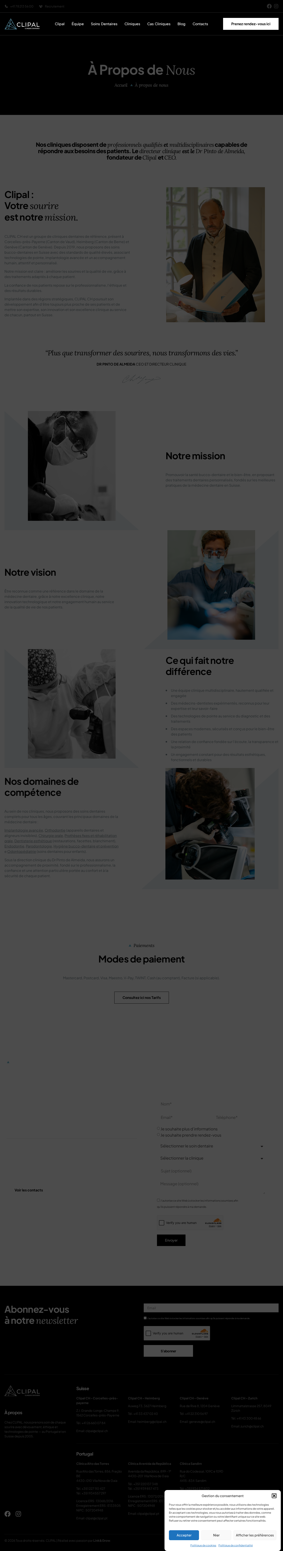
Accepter (184, 1535)
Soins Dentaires (104, 23)
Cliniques (132, 23)
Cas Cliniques (158, 23)
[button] (274, 1496)
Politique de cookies (203, 1545)
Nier (216, 1535)
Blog (181, 23)
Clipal (60, 23)
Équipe (78, 23)
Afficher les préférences (255, 1535)
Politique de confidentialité (235, 1545)
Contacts (200, 23)
